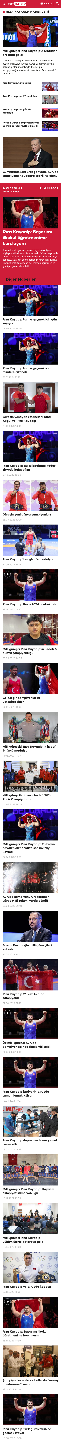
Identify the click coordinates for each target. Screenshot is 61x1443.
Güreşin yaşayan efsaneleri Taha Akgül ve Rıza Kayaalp (27, 419)
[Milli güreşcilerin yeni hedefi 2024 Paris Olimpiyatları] (30, 776)
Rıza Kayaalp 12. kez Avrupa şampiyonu (23, 996)
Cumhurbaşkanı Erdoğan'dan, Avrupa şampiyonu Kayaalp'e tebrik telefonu (30, 174)
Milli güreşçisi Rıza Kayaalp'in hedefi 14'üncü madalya (29, 748)
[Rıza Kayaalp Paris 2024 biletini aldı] (30, 585)
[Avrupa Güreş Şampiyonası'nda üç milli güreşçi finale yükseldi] (50, 126)
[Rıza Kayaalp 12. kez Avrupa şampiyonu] (30, 974)
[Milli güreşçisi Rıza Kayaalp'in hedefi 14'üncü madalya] (30, 727)
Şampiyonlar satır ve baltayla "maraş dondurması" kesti (30, 1382)
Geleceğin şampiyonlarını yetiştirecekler (21, 700)
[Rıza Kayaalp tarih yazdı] (50, 86)
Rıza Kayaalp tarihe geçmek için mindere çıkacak (26, 370)
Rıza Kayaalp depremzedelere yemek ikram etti (30, 1142)
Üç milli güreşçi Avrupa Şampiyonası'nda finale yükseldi (26, 1045)
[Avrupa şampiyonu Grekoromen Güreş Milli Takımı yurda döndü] (30, 877)
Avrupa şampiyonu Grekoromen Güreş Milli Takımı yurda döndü (26, 898)
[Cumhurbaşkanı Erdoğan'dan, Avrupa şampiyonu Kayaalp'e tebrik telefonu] (30, 152)
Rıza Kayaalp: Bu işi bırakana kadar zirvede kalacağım (29, 467)
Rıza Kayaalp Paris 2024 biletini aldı (29, 604)
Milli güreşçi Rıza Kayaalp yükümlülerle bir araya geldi (23, 1240)
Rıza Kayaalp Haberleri (27, 11)
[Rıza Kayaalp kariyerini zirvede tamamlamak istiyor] (30, 1072)
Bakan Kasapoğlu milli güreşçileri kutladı (27, 947)
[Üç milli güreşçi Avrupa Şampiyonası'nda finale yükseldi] (30, 1023)
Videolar (14, 188)
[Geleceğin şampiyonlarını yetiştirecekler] (30, 678)
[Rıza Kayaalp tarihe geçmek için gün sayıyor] (30, 300)
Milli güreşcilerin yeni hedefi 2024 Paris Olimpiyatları (27, 797)
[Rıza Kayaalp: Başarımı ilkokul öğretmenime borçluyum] (30, 212)
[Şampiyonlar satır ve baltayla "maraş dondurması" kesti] (30, 1361)
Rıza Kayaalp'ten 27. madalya (20, 96)
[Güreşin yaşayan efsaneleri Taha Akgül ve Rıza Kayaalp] (30, 397)
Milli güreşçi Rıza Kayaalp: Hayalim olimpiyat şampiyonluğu (28, 1191)
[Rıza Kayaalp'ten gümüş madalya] (50, 113)
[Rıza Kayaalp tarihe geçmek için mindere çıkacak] (30, 349)
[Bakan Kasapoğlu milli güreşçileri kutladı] (30, 926)
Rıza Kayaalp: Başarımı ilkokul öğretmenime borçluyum (27, 238)
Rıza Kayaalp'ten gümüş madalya (17, 111)
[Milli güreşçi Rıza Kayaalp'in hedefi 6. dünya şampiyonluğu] (30, 629)
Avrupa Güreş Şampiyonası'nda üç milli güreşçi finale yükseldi (21, 124)
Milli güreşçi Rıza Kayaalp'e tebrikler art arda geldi (30, 53)
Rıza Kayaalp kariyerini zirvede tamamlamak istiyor (26, 1093)
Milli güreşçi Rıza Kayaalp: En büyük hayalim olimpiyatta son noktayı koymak (29, 848)
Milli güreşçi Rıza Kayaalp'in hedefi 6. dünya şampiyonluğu (30, 651)
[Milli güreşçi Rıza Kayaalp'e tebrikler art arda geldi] (30, 31)
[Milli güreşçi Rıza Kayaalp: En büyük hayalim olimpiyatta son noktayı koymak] (30, 824)
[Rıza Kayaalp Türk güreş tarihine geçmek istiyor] (30, 1409)
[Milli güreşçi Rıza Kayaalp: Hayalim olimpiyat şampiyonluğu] (30, 1169)
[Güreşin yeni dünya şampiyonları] (30, 495)
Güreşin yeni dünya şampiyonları (27, 514)
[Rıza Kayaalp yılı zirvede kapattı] (30, 1267)
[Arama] (57, 4)
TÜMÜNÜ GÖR (49, 188)
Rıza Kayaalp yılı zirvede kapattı (27, 1286)
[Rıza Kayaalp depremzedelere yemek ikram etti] (30, 1121)
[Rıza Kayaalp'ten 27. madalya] (50, 99)
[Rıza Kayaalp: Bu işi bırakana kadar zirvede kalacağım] (30, 446)
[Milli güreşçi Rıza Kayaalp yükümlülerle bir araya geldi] (30, 1218)
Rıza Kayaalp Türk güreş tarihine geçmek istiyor (27, 1431)
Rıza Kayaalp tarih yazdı (17, 83)
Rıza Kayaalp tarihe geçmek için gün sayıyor (30, 321)
